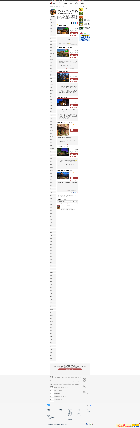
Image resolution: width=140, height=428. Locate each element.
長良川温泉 (51, 247)
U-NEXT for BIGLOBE (50, 419)
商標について (62, 424)
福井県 (59, 393)
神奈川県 (61, 390)
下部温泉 (51, 145)
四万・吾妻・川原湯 (63, 209)
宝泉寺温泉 (51, 355)
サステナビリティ (80, 411)
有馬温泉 (51, 383)
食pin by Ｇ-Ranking (85, 393)
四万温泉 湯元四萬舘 (63, 71)
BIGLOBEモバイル (50, 412)
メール (87, 410)
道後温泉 (58, 383)
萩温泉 (50, 312)
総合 (69, 203)
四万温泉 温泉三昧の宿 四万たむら (66, 170)
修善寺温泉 (51, 213)
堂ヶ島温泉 (51, 235)
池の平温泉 (51, 182)
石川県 (57, 393)
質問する (83, 0)
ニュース (79, 412)
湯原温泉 (51, 306)
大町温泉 (51, 155)
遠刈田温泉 (51, 50)
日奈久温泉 (51, 343)
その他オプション (50, 420)
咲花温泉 (51, 188)
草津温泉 (51, 105)
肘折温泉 (51, 75)
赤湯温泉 (51, 65)
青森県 (57, 387)
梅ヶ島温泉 (51, 226)
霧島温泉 (79, 383)
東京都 (59, 390)
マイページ (87, 0)
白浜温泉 (53, 383)
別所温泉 (51, 173)
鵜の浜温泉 (51, 185)
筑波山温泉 (51, 121)
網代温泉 (51, 216)
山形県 (65, 387)
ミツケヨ (84, 390)
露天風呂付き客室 (73, 209)
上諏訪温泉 (51, 158)
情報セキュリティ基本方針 (57, 424)
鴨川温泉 (51, 124)
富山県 (55, 393)
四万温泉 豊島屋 (62, 25)
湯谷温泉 (51, 253)
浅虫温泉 (51, 35)
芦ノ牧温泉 (51, 81)
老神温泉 (51, 111)
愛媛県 (59, 399)
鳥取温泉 (51, 299)
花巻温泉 (51, 44)
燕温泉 (50, 191)
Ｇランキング (84, 382)
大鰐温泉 (51, 37)
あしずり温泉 (51, 321)
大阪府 (59, 396)
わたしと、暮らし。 (85, 385)
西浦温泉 (51, 250)
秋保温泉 (51, 47)
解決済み (74, 201)
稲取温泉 (51, 222)
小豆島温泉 (51, 318)
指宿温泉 (51, 358)
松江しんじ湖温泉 (52, 303)
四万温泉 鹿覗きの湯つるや (65, 146)
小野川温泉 (51, 68)
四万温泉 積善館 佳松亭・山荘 (65, 47)
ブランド (79, 410)
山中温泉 (51, 198)
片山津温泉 (51, 201)
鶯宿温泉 (51, 41)
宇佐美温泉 (51, 225)
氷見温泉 (51, 195)
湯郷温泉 (51, 308)
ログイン (89, 0)
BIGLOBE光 (49, 410)
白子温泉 (51, 127)
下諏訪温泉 (51, 161)
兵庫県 (61, 396)
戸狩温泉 (51, 164)
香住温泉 (51, 281)
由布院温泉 (51, 349)
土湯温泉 (51, 87)
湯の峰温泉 (51, 293)
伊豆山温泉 (51, 219)
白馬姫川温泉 (51, 170)
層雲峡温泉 (51, 28)
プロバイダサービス (70, 412)
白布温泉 (51, 71)
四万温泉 (51, 109)
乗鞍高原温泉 (51, 167)
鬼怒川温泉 (51, 93)
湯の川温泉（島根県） (52, 305)
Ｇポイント (84, 381)
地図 (71, 31)
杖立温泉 (51, 340)
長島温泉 (51, 259)
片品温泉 (51, 114)
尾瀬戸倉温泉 (51, 112)
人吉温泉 (51, 342)
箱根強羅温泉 (51, 139)
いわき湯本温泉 (51, 84)
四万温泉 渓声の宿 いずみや (65, 122)
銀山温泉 (51, 62)
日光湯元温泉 (56, 384)
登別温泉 (51, 19)
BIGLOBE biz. (70, 409)
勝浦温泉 (51, 290)
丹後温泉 (51, 271)
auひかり (49, 411)
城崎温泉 (51, 275)
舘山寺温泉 (51, 229)
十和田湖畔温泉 (51, 40)
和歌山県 (65, 396)
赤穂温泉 (51, 278)
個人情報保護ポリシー (66, 423)
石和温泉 (51, 142)
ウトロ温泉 (51, 25)
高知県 (61, 399)
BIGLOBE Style (79, 414)
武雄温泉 (51, 327)
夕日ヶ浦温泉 (51, 272)
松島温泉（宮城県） (52, 53)
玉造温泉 (51, 302)
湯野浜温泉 (51, 78)
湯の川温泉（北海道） (52, 22)
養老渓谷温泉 (51, 130)
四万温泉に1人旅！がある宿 (67, 43)
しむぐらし (61, 411)
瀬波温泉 (51, 189)
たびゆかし (84, 391)
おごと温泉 (51, 262)
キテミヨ (84, 386)
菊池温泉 (51, 336)
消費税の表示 (52, 423)
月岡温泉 (51, 179)
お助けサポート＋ (50, 416)
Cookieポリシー (77, 423)
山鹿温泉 (51, 346)
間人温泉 (51, 269)
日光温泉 (51, 102)
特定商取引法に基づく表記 (50, 424)
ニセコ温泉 (51, 31)
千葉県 (57, 390)
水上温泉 (51, 118)
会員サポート (88, 411)
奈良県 (63, 396)
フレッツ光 (69, 411)
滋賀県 (55, 396)
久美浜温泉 (51, 266)
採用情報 (79, 413)
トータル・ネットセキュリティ (51, 418)
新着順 (61, 203)
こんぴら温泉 (61, 383)
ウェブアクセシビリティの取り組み (59, 423)
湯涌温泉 (51, 204)
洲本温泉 (51, 284)
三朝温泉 (51, 296)
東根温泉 (51, 74)
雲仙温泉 (51, 330)
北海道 (55, 387)
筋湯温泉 (51, 352)
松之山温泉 (51, 192)
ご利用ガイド (84, 379)
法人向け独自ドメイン (70, 419)
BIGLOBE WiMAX (50, 413)
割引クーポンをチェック (75, 35)
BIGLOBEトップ (66, 424)
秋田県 (63, 387)
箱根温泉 (60, 384)
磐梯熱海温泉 (51, 90)
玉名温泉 (51, 339)
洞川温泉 (51, 287)
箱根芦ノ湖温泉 (51, 136)
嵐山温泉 (51, 265)
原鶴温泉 (51, 324)
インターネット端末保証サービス (51, 417)
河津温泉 (51, 228)
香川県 (57, 399)
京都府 (57, 396)
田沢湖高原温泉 (51, 59)
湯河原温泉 (51, 133)
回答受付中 (67, 201)
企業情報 (79, 409)
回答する (80, 0)
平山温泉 (51, 345)
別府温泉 (74, 383)
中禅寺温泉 (51, 99)
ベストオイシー (85, 387)
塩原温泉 (51, 96)
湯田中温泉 (51, 176)
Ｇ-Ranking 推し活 (85, 392)
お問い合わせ (48, 423)
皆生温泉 (69, 383)
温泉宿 (69, 209)
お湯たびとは (84, 378)
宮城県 (61, 387)
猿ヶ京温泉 (51, 115)
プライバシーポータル (72, 423)
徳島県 (55, 399)
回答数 (63, 203)
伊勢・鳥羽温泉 (63, 384)
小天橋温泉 (51, 268)
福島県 (67, 387)
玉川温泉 (51, 56)
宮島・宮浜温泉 (51, 309)
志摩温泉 (51, 256)
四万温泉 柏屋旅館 (63, 97)
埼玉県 (55, 390)
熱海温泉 (51, 210)
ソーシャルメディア (80, 415)
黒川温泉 (51, 333)
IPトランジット (70, 416)
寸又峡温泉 (51, 232)
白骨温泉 (51, 151)
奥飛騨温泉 (51, 244)
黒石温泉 (51, 38)
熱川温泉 (51, 238)
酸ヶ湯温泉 (51, 34)
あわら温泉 (51, 207)
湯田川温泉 (51, 77)
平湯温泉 (51, 241)
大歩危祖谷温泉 (51, 315)
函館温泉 (51, 32)
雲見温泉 (51, 231)
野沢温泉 (51, 149)
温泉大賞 (61, 410)
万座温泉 (51, 108)
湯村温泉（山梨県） (52, 148)
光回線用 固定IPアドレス (71, 413)
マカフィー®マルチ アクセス (71, 418)
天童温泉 (51, 72)
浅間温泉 (51, 152)
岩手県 (59, 387)
